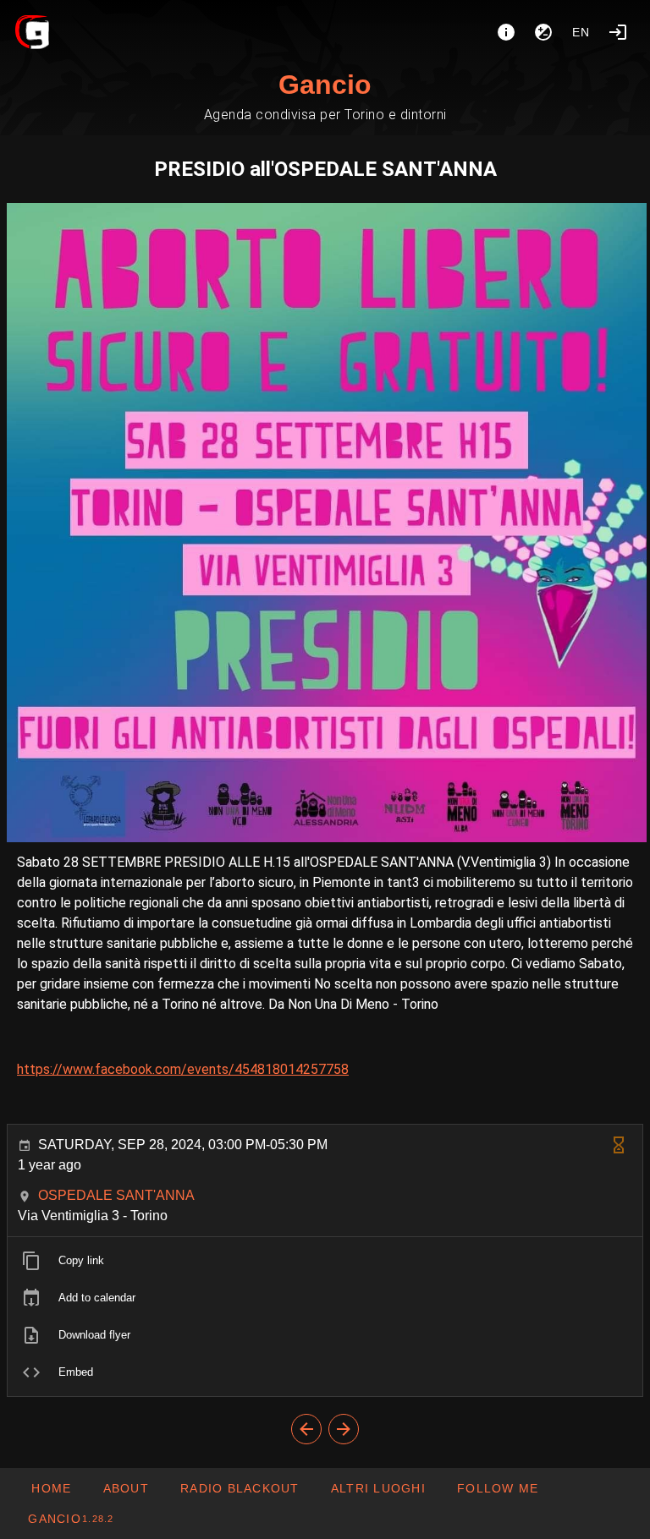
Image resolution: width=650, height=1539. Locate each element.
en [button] (581, 32)
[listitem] (325, 1261)
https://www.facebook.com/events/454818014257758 (183, 1069)
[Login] (617, 32)
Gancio (325, 84)
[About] (506, 32)
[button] (378, 1488)
